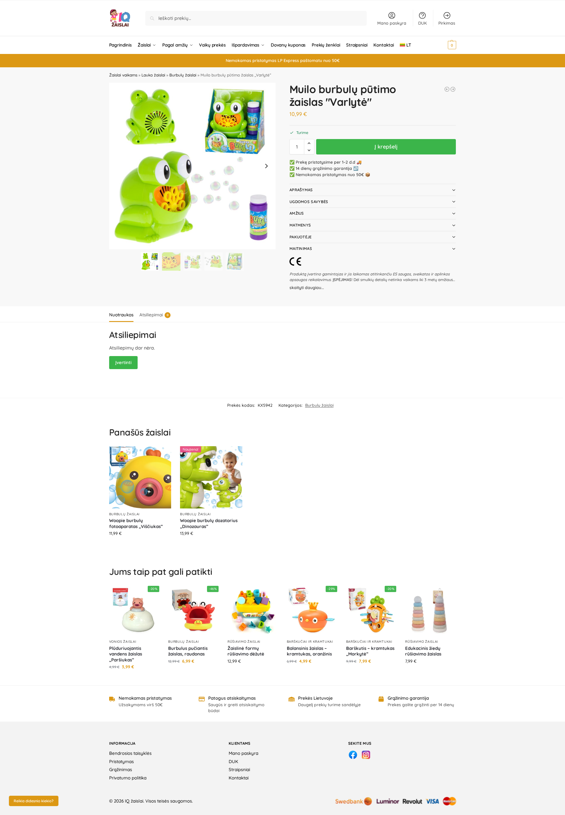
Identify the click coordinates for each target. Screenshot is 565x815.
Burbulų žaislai (182, 74)
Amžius (296, 213)
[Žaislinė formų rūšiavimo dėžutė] (252, 611)
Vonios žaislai (122, 641)
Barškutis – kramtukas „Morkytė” (370, 651)
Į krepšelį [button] (140, 546)
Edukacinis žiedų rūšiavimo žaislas (423, 651)
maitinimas (300, 248)
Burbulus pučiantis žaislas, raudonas (188, 651)
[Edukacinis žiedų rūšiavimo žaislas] (430, 611)
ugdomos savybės (308, 201)
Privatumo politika (128, 778)
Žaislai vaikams (123, 74)
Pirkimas (446, 23)
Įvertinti (123, 362)
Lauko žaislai (153, 74)
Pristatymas (121, 761)
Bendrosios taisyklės (130, 753)
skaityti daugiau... (306, 287)
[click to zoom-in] (192, 166)
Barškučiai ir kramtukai (310, 641)
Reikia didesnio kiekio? (33, 800)
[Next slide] (266, 166)
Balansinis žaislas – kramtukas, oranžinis (309, 651)
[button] (444, 45)
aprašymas (301, 189)
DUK (422, 23)
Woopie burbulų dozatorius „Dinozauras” (209, 523)
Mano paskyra (391, 23)
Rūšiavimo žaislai (243, 641)
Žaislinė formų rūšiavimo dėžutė (245, 651)
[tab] (122, 314)
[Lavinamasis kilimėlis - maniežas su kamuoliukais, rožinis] (447, 89)
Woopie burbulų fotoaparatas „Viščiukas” (136, 523)
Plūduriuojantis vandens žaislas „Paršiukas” (125, 654)
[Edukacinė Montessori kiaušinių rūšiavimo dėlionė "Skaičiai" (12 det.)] (453, 89)
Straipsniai (239, 769)
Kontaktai (239, 778)
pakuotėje (300, 237)
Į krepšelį (386, 146)
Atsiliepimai (153, 315)
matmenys (300, 225)
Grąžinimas (120, 769)
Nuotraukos (121, 315)
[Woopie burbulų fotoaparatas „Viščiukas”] (140, 477)
